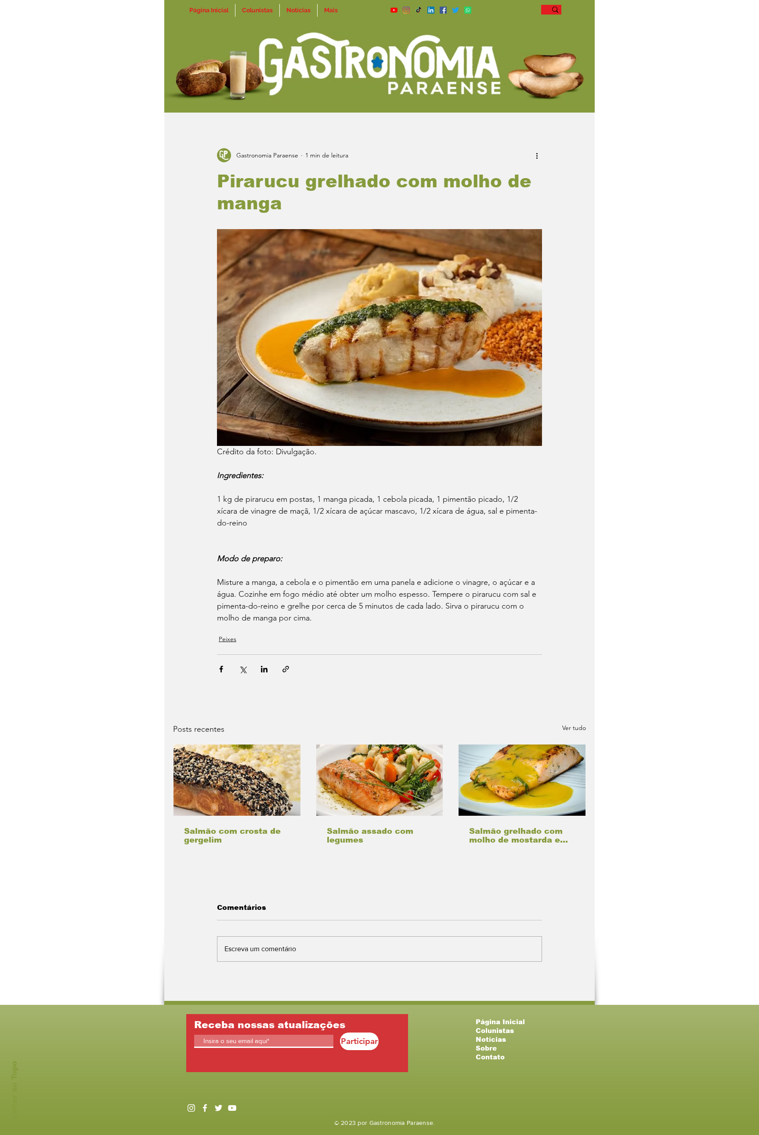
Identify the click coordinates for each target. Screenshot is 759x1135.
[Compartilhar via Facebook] (221, 669)
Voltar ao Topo (14, 1090)
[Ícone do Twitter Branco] (218, 1108)
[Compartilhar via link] (286, 669)
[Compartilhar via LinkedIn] (264, 669)
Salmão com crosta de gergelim (232, 835)
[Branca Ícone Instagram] (191, 1108)
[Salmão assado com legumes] (379, 780)
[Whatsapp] (467, 10)
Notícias (491, 1039)
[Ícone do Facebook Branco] (205, 1108)
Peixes (227, 639)
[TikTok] (418, 10)
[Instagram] (406, 10)
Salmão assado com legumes (370, 835)
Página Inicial (500, 1022)
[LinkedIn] (430, 10)
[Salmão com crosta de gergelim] (236, 780)
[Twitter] (455, 10)
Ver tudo (574, 728)
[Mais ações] (536, 155)
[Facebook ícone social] (443, 10)
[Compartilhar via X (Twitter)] (243, 669)
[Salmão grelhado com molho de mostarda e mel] (522, 780)
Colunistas (495, 1030)
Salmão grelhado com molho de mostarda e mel (516, 835)
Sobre (486, 1048)
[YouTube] (394, 10)
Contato (490, 1057)
